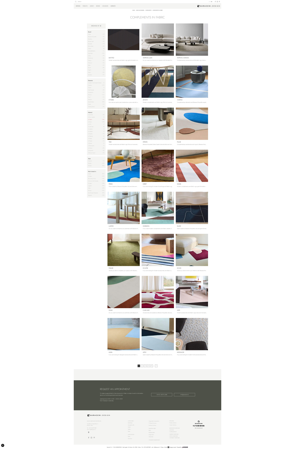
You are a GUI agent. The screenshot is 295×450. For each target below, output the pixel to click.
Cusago (90, 183)
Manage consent (173, 447)
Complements (148, 10)
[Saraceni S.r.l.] (208, 6)
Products (85, 6)
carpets (90, 85)
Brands (98, 6)
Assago (90, 176)
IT (209, 1)
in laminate (90, 126)
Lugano (90, 186)
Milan (89, 188)
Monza (89, 190)
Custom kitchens (172, 425)
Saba (89, 65)
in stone (90, 143)
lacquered (90, 150)
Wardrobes (151, 436)
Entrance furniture (152, 425)
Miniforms (90, 58)
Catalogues (105, 6)
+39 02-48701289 (161, 395)
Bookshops (130, 423)
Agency (92, 6)
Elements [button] (90, 80)
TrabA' (89, 70)
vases (89, 104)
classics (90, 161)
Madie (129, 427)
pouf (89, 97)
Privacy (162, 447)
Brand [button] (89, 32)
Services (78, 6)
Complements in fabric (158, 10)
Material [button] (90, 112)
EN (211, 1)
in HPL (89, 124)
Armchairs (130, 438)
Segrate (90, 195)
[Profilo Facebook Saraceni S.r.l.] (215, 1)
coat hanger (91, 90)
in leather (90, 129)
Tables (129, 429)
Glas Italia (90, 53)
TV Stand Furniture (152, 423)
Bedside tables (152, 432)
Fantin (89, 48)
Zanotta (90, 75)
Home (133, 10)
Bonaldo (90, 44)
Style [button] (89, 158)
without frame (91, 153)
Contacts (113, 6)
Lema (89, 55)
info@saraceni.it (184, 395)
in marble (90, 134)
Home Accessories (140, 10)
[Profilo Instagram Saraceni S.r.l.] (217, 1)
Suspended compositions (154, 421)
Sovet (89, 67)
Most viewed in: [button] (92, 171)
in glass (90, 122)
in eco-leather (91, 117)
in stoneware (91, 145)
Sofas (129, 436)
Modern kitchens (172, 423)
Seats (129, 431)
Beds (150, 430)
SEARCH (79, 1)
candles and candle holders (95, 83)
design (89, 163)
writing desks (91, 106)
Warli (89, 72)
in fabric (90, 119)
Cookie (165, 447)
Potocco (90, 63)
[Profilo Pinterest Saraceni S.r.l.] (219, 1)
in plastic (90, 141)
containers (90, 92)
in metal (90, 138)
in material (90, 136)
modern (90, 165)
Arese (89, 174)
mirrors (90, 95)
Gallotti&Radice (91, 51)
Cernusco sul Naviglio (93, 181)
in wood (90, 148)
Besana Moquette (92, 36)
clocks (89, 87)
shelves (90, 99)
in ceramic (90, 114)
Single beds (151, 434)
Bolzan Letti (90, 41)
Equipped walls (131, 425)
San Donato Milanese (93, 193)
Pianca (89, 60)
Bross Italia (90, 46)
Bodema (90, 39)
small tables (91, 102)
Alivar (89, 34)
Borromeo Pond (92, 178)
